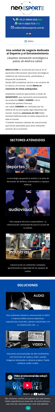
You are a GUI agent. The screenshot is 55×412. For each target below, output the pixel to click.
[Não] (51, 403)
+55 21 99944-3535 (28, 19)
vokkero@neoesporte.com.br (29, 27)
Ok (28, 408)
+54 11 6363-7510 (26, 23)
